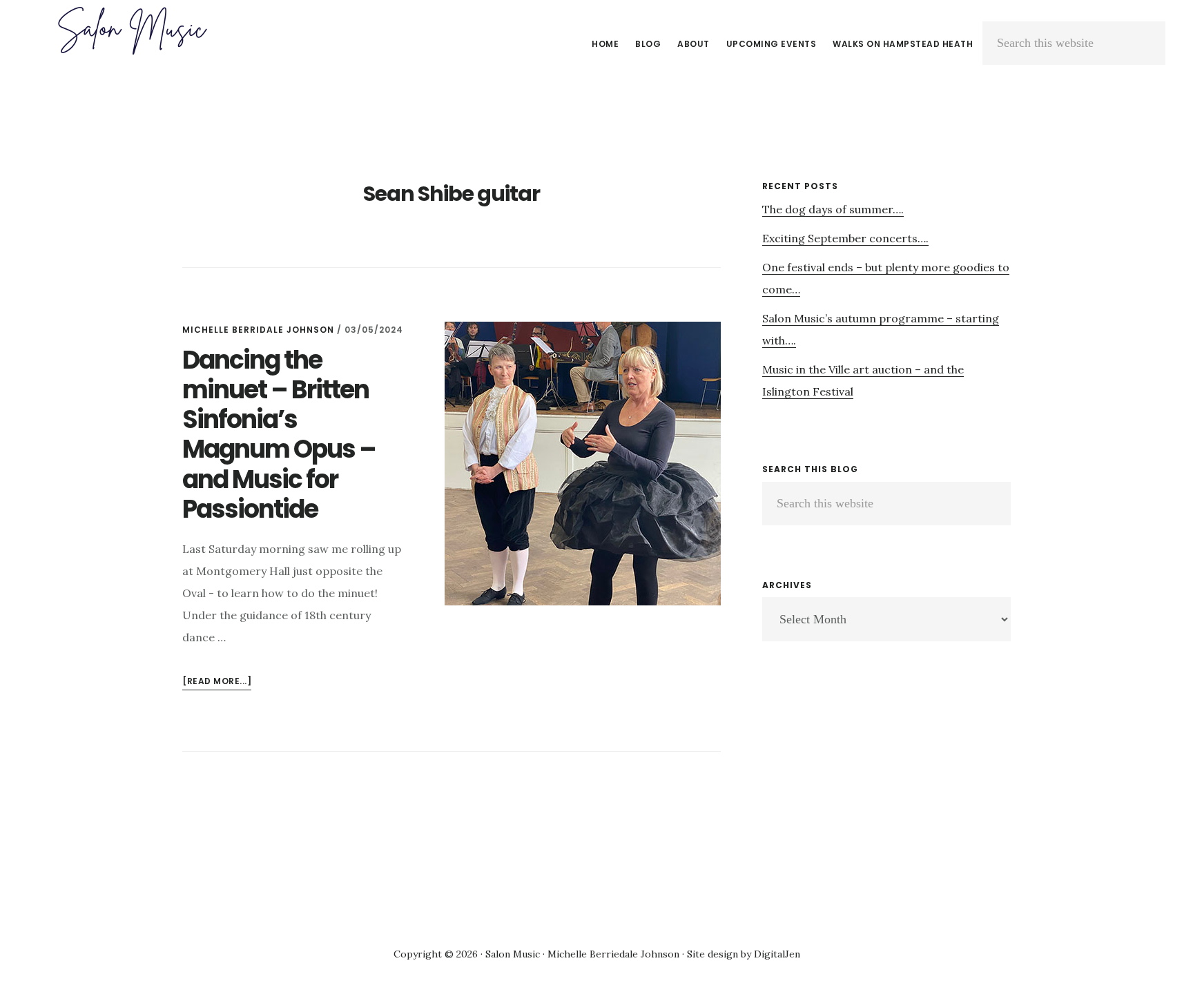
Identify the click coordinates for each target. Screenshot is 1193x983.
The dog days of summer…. (833, 209)
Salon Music (131, 30)
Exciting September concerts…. (845, 238)
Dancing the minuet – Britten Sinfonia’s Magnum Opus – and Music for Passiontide (279, 434)
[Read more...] (216, 682)
